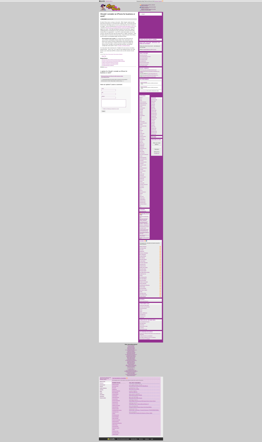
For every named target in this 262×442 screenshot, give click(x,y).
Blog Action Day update (134, 388)
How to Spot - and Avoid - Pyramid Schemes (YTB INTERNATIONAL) (144, 410)
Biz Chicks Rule (143, 248)
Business (102, 383)
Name (103, 88)
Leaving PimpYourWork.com (152, 73)
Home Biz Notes (143, 269)
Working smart (142, 197)
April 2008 (153, 107)
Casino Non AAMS (131, 346)
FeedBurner (156, 153)
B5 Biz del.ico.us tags (144, 214)
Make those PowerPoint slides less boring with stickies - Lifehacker (144, 219)
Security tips (142, 175)
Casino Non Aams (131, 364)
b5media (154, 49)
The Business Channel (119, 378)
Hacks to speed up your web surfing (150, 76)
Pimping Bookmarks (143, 157)
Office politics (142, 151)
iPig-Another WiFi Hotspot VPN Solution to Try (150, 75)
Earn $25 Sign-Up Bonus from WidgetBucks (138, 385)
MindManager (142, 145)
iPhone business (116, 54)
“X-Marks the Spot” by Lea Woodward (146, 335)
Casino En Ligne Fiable (131, 372)
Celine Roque (142, 324)
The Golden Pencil (143, 294)
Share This (104, 56)
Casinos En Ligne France (131, 367)
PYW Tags (153, 136)
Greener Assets (143, 265)
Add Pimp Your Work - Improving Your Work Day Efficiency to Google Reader (148, 9)
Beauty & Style (102, 381)
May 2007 (153, 123)
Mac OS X (141, 142)
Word (141, 194)
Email (141, 118)
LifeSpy (141, 311)
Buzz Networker (143, 254)
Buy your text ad (143, 90)
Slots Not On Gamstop (131, 350)
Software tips (142, 178)
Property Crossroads (144, 281)
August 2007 (153, 119)
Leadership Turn (143, 273)
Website (103, 96)
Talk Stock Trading (143, 290)
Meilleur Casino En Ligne (131, 362)
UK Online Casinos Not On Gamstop (131, 360)
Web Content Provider (143, 329)
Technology (102, 396)
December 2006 (154, 131)
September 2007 (154, 117)
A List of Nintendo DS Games (144, 321)
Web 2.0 (141, 190)
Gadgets (105, 67)
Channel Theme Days (143, 103)
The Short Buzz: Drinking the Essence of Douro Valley (140, 413)
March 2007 (153, 126)
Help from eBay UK (133, 392)
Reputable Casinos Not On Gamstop (131, 354)
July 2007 (153, 120)
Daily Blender (142, 257)
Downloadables (142, 115)
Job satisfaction (142, 139)
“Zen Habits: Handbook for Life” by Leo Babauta (148, 337)
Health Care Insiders (144, 267)
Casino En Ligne (131, 369)
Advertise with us (109, 1)
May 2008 (153, 105)
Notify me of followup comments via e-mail (111, 108)
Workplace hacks (143, 200)
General (101, 386)
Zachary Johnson (143, 71)
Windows (141, 193)
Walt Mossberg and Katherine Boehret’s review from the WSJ (118, 27)
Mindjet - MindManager (143, 312)
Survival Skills (142, 182)
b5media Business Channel (144, 226)
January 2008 (153, 111)
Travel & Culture (103, 397)
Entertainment (102, 384)
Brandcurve (142, 251)
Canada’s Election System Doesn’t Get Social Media (140, 407)
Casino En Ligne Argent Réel (131, 374)
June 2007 (153, 122)
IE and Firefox (142, 133)
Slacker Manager (143, 283)
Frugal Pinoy (142, 327)
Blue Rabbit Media (143, 323)
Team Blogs (102, 394)
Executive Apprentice (143, 308)
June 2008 (153, 104)
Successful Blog (143, 288)
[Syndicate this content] (140, 213)
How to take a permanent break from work (149, 69)
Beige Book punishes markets (135, 395)
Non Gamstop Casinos (143, 59)
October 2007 (153, 116)
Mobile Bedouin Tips (143, 148)
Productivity (142, 163)
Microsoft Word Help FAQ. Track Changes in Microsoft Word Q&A (144, 232)
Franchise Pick (143, 264)
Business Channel (158, 1)
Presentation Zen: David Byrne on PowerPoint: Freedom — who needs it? (144, 222)
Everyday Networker (144, 262)
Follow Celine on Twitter (144, 326)
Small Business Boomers (145, 285)
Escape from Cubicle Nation (144, 305)
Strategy (141, 181)
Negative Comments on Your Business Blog (110, 63)
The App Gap (142, 317)
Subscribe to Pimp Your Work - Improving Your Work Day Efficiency (147, 5)
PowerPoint (141, 160)
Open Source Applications (144, 154)
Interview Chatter (143, 270)
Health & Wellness (103, 388)
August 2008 (153, 101)
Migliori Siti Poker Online (131, 375)
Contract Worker (143, 256)
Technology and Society (144, 184)
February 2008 (153, 110)
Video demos (142, 187)
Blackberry (120, 54)
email (150, 49)
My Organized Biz (143, 277)
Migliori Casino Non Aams (131, 357)
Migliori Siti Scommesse (131, 366)
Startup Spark (142, 286)
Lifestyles (101, 389)
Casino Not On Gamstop (131, 363)
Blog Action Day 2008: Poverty (135, 398)
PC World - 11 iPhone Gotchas (124, 45)
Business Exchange (143, 82)
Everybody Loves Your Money (145, 306)
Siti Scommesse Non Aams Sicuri (131, 370)
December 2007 (154, 113)
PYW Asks (141, 169)
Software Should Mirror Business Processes (110, 62)
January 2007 (153, 129)
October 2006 (153, 134)
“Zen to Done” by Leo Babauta (145, 338)
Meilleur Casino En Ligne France (131, 371)
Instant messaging (143, 136)
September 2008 (154, 99)
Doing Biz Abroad (143, 259)
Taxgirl (141, 291)
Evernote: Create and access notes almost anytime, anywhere (113, 61)
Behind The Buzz (143, 246)
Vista (140, 188)
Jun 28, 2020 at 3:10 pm (105, 77)
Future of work (142, 121)
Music (101, 391)
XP (140, 205)
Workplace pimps (142, 202)
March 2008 (153, 108)
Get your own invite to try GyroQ (145, 56)
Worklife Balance (142, 199)
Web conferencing (143, 191)
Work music (142, 196)
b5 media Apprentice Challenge (108, 65)
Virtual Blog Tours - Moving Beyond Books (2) (139, 404)
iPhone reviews (110, 54)
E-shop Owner (142, 260)
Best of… (141, 97)
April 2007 (153, 125)
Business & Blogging (144, 252)
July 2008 (153, 102)
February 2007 (153, 128)
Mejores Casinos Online (131, 345)
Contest (141, 106)
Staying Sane (142, 179)
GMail (141, 127)
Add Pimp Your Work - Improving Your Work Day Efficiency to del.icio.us (148, 7)
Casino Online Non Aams (131, 358)
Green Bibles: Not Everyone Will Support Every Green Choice (142, 401)
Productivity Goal (142, 315)
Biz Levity (142, 249)
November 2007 (154, 114)
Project (141, 166)
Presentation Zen (142, 314)
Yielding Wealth (143, 296)
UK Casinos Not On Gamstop (131, 359)
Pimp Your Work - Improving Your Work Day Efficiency (110, 7)
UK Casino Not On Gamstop (131, 352)
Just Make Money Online (144, 272)
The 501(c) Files (143, 293)
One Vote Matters (143, 278)
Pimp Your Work (143, 280)
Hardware (141, 130)
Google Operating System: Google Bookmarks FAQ (144, 230)
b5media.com (102, 1)
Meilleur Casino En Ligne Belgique (131, 365)
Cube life (141, 112)
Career (141, 100)
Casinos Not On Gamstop (131, 348)
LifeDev (141, 275)
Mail (102, 92)
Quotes (141, 172)
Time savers (142, 185)
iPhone (107, 54)
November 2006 (154, 132)
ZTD (140, 206)
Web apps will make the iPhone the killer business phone (112, 59)
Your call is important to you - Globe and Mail (144, 235)
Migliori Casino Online (131, 349)
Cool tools (141, 109)
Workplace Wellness (143, 203)
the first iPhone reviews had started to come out (125, 26)
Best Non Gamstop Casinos (144, 62)
